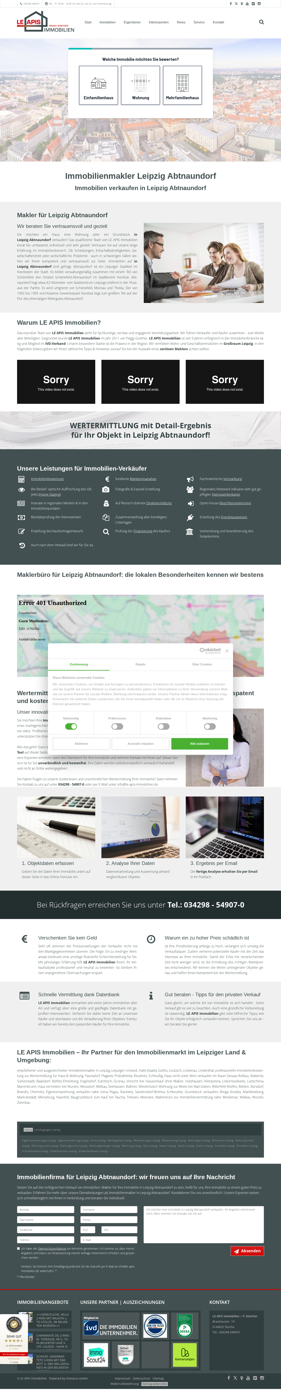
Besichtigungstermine (235, 503)
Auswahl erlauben (140, 744)
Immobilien (108, 22)
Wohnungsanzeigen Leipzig (104, 1145)
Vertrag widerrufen (154, 1384)
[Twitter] (236, 3)
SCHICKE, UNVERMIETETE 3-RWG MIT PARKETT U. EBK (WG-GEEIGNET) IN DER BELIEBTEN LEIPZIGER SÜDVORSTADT (53, 1365)
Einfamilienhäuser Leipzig (93, 1151)
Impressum (122, 1378)
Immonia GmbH (77, 1378)
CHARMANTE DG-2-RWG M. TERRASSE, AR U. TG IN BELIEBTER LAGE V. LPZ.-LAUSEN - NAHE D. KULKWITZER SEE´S (52, 1342)
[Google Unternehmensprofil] (242, 3)
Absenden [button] (251, 1251)
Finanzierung (143, 531)
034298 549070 (31, 3)
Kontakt (218, 22)
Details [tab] (141, 664)
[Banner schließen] (227, 650)
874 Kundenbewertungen (14, 1354)
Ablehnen (81, 744)
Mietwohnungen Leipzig (147, 1140)
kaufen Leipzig (186, 1145)
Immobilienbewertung (47, 479)
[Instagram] (259, 3)
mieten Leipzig (204, 1145)
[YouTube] (247, 3)
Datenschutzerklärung (52, 1248)
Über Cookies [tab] (202, 664)
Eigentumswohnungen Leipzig (39, 1140)
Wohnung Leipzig (131, 1145)
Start (88, 22)
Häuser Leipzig (167, 1145)
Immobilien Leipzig (247, 1145)
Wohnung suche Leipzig (44, 1145)
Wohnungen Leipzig (199, 1140)
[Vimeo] (253, 3)
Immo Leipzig (98, 1140)
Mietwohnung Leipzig (174, 1140)
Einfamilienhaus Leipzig (63, 1151)
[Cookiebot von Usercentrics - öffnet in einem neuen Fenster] (203, 651)
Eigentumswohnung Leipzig (73, 1140)
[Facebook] (231, 3)
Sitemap (158, 1378)
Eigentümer (132, 22)
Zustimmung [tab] (79, 664)
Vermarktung (232, 479)
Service (199, 22)
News (181, 22)
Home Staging (49, 494)
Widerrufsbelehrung (125, 1384)
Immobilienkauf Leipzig (35, 1151)
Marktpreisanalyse (143, 479)
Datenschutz (141, 1378)
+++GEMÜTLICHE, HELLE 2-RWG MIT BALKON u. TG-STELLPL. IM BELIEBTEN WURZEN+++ (52, 1320)
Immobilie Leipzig (224, 1145)
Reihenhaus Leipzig (222, 1140)
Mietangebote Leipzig (119, 1140)
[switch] (117, 726)
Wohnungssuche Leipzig (73, 1145)
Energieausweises (234, 517)
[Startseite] (45, 22)
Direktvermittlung (159, 503)
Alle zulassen (199, 744)
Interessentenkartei (226, 494)
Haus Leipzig (150, 1145)
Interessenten (159, 22)
